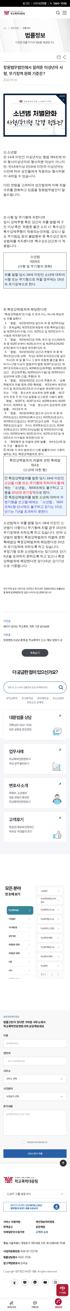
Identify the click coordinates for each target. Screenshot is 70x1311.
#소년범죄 (58, 698)
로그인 (26, 3)
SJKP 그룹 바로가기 (19, 1194)
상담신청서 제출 (35, 1153)
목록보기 (35, 653)
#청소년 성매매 (35, 702)
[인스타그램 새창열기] (55, 1282)
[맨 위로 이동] (63, 1163)
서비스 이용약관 (11, 1222)
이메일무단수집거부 (13, 1232)
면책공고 (8, 1227)
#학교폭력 (12, 698)
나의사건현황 (39, 3)
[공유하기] (64, 57)
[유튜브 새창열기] (45, 1282)
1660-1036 (60, 3)
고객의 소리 (42, 1232)
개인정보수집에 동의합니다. (37, 1142)
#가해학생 (27, 698)
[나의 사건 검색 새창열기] (14, 1282)
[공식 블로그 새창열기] (24, 1282)
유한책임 (40, 1227)
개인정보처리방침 (45, 1222)
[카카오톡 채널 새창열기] (35, 1282)
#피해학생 (43, 698)
